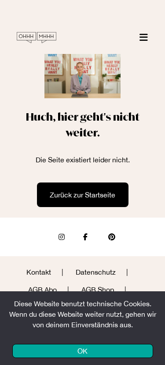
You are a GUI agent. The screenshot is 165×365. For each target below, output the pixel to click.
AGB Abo (42, 289)
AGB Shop (97, 289)
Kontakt (38, 272)
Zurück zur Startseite (82, 195)
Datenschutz (96, 272)
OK (82, 351)
